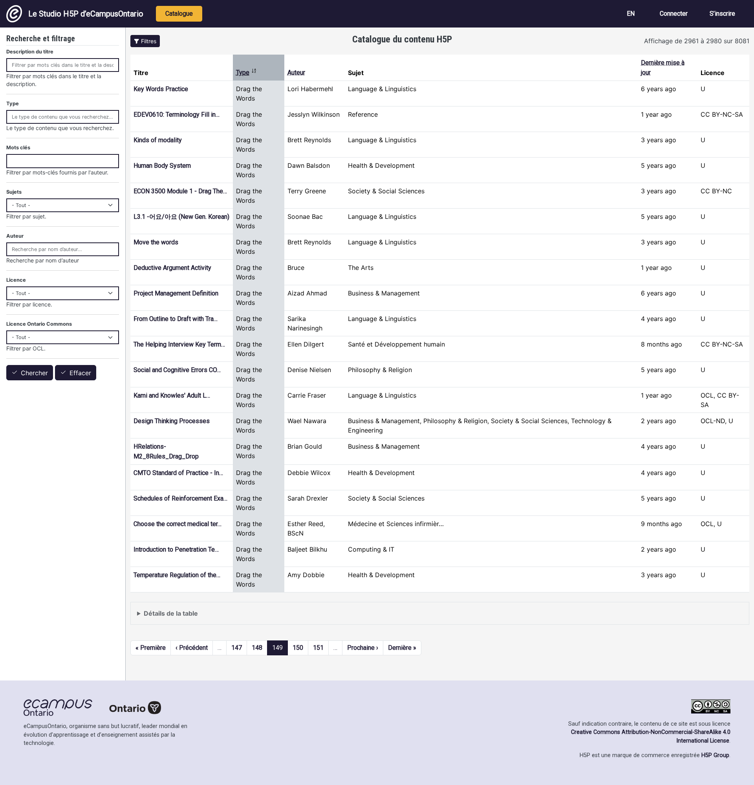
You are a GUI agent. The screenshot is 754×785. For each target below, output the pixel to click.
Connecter (674, 13)
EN (631, 13)
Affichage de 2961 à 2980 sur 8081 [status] (696, 41)
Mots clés (18, 147)
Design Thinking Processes (172, 421)
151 (318, 647)
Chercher (34, 373)
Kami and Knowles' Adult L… (172, 395)
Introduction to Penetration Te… (176, 549)
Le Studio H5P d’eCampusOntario (85, 13)
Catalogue (179, 13)
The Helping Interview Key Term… (179, 344)
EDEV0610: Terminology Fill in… (177, 114)
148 (257, 647)
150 (298, 647)
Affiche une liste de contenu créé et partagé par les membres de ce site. (242, 617)
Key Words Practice (161, 89)
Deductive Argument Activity (172, 267)
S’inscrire (722, 13)
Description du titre (29, 52)
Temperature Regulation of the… (177, 575)
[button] (145, 41)
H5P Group (715, 755)
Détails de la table (171, 613)
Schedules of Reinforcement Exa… (180, 498)
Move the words (156, 242)
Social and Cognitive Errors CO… (177, 370)
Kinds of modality (158, 140)
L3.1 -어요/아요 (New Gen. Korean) (181, 216)
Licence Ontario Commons (39, 324)
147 (236, 647)
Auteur (296, 72)
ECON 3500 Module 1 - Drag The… (180, 191)
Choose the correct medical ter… (177, 524)
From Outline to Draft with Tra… (176, 319)
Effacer (80, 373)
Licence (16, 280)
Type (246, 72)
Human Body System (162, 165)
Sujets (14, 192)
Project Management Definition (176, 293)
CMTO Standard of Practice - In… (178, 473)
